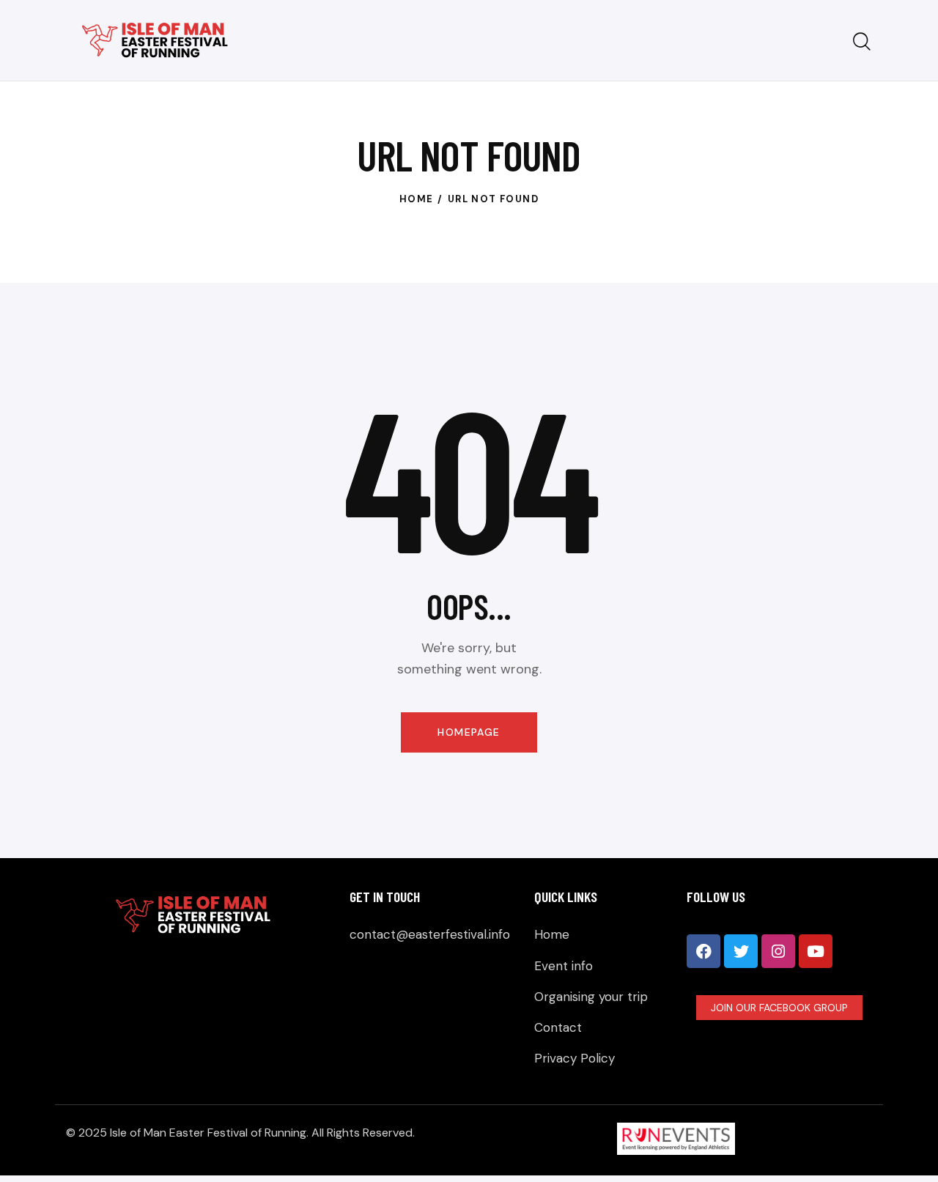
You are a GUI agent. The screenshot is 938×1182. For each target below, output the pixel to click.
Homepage (468, 732)
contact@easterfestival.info (430, 934)
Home (416, 199)
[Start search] (862, 42)
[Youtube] (815, 951)
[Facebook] (703, 951)
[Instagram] (778, 951)
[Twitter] (741, 951)
